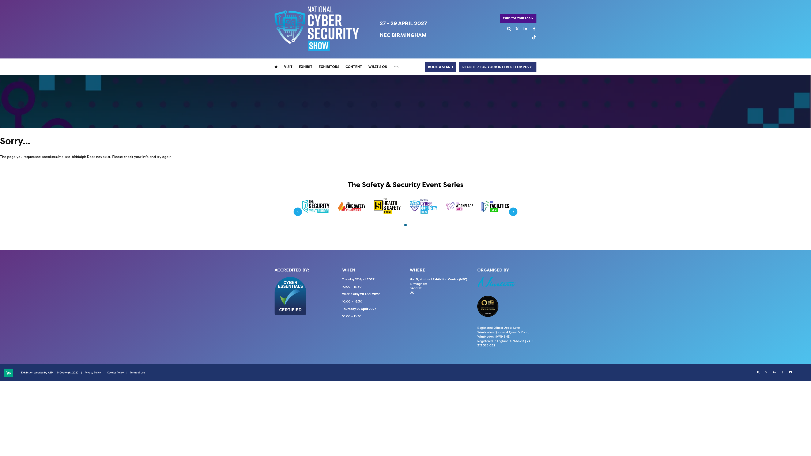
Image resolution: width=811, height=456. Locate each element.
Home (276, 66)
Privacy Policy (92, 372)
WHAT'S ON (377, 66)
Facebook (531, 29)
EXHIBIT (305, 66)
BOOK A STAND (440, 67)
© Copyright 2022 (67, 372)
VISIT (288, 66)
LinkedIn (523, 29)
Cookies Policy (115, 372)
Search (507, 29)
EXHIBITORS (329, 66)
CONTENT (354, 66)
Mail (790, 372)
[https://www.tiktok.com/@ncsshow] (532, 39)
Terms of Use (137, 372)
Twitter (515, 29)
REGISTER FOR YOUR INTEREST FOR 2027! (497, 67)
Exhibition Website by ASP (37, 372)
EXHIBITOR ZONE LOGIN (518, 18)
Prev (298, 212)
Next (513, 212)
